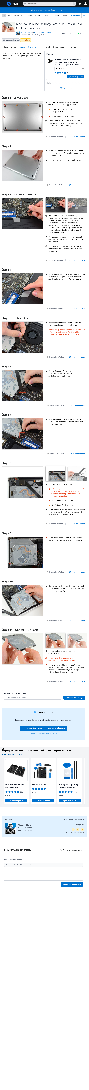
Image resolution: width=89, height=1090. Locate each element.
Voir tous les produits (12, 754)
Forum (65, 16)
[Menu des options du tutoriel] (84, 15)
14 (86, 33)
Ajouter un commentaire (73, 691)
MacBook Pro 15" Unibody (22, 16)
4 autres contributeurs (42, 32)
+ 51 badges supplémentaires (75, 832)
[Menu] (3, 4)
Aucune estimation (12, 40)
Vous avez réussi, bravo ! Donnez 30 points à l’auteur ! (45, 728)
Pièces (47, 16)
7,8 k (65, 33)
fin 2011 (37, 16)
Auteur (8, 819)
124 (73, 33)
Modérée (27, 40)
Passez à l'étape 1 (27, 47)
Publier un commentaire (72, 884)
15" (9, 16)
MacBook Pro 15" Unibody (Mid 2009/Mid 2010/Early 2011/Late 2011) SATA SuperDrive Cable (67, 62)
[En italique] (10, 864)
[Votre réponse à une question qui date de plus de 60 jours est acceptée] (73, 829)
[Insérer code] (13, 864)
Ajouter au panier (75, 76)
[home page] (13, 4)
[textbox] (43, 874)
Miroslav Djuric (26, 32)
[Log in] (85, 4)
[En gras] (6, 864)
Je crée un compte (54, 10)
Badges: (80, 824)
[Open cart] (80, 4)
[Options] (4, 15)
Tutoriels (56, 16)
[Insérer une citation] (21, 864)
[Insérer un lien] (17, 864)
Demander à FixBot (56, 137)
